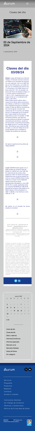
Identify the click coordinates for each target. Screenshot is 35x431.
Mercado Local (11, 345)
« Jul (7, 319)
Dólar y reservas (11, 335)
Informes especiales (12, 342)
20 (18, 311)
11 (10, 307)
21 (21, 311)
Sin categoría (10, 354)
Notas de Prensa (11, 351)
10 (7, 307)
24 (7, 314)
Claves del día (10, 332)
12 (14, 307)
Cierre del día (10, 329)
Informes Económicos (13, 338)
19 (14, 311)
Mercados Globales (12, 348)
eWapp (11, 420)
